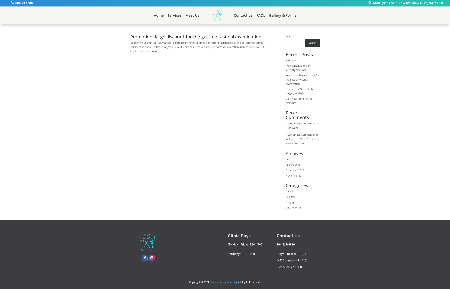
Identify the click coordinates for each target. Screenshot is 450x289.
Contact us (243, 15)
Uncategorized (294, 207)
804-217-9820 (25, 3)
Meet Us (192, 15)
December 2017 (295, 170)
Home (159, 15)
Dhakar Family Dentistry (223, 282)
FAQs (260, 15)
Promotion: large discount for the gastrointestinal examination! (196, 37)
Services (174, 15)
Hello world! (292, 60)
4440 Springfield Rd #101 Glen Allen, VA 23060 (408, 3)
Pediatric (290, 196)
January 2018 (293, 164)
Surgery (290, 202)
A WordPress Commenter (300, 123)
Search (289, 36)
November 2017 (295, 175)
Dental (289, 191)
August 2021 (293, 159)
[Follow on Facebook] (145, 258)
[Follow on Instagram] (152, 258)
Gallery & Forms (282, 15)
